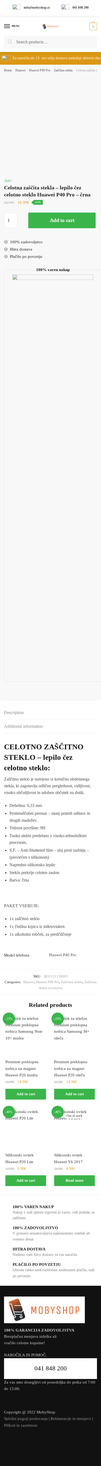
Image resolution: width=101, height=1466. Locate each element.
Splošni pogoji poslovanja (26, 1418)
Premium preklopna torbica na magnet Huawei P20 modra (22, 1068)
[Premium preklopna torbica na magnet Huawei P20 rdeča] (74, 1035)
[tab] (50, 713)
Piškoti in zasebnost (20, 1425)
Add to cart (62, 220)
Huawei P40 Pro (39, 70)
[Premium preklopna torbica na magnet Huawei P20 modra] (25, 1035)
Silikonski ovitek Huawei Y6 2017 (68, 1158)
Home (8, 70)
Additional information (23, 726)
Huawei (20, 70)
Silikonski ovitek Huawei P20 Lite (19, 1158)
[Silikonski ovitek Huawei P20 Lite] (25, 1128)
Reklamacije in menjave (71, 1418)
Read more (74, 1181)
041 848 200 (50, 1368)
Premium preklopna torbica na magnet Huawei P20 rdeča (70, 1068)
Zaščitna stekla (63, 70)
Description (14, 712)
